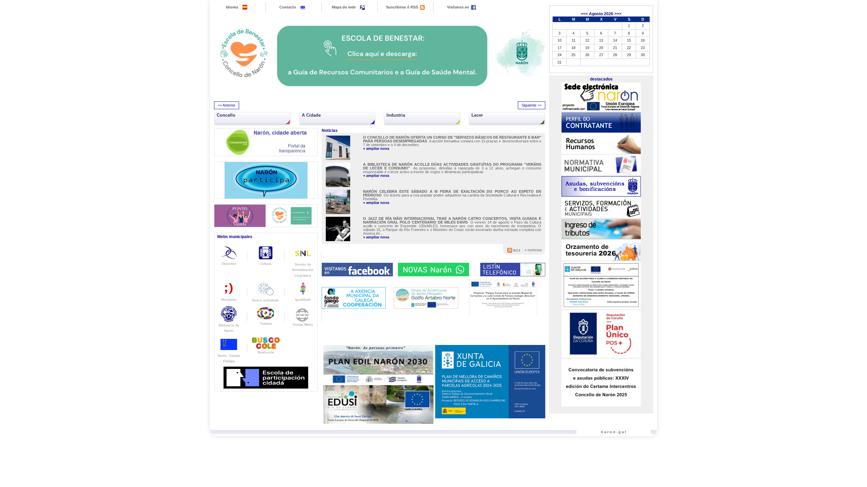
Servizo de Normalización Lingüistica (303, 269)
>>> (617, 13)
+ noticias (533, 250)
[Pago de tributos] (601, 229)
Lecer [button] (477, 115)
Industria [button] (395, 115)
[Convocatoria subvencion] (601, 382)
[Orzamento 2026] (601, 250)
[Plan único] (601, 334)
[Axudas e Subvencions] (601, 186)
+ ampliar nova (376, 148)
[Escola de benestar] (379, 56)
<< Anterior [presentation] (226, 105)
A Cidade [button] (311, 115)
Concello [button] (226, 115)
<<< (584, 13)
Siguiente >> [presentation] (532, 105)
